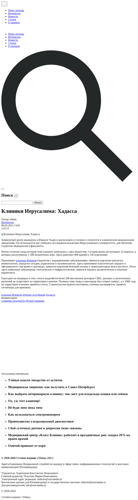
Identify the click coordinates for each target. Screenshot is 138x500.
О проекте (14, 22)
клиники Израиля (26, 260)
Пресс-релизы (16, 10)
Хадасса (50, 294)
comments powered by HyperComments (22, 300)
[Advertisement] (26, 338)
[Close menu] (4, 3)
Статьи (12, 19)
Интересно (14, 13)
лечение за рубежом (33, 294)
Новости (13, 16)
